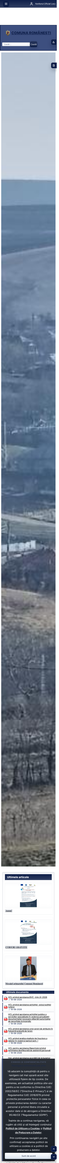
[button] (28, 895)
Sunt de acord (29, 1156)
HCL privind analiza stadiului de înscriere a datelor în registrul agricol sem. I (27, 1039)
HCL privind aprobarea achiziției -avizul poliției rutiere (29, 1006)
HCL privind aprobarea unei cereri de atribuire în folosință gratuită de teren (30, 1030)
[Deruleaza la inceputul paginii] (54, 1149)
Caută (34, 44)
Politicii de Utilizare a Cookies (23, 1128)
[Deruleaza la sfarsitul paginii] (54, 1157)
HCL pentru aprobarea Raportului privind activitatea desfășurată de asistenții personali (29, 1049)
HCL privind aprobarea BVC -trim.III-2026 (27, 997)
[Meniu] (6, 4)
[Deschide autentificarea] (31, 4)
